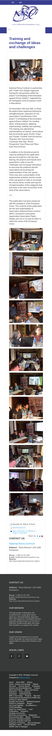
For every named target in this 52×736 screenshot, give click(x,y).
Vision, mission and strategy (19, 684)
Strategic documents (17, 713)
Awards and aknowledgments (20, 688)
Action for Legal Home (17, 709)
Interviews (13, 694)
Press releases (24, 692)
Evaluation (36, 686)
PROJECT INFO (15, 725)
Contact (37, 688)
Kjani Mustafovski (19, 528)
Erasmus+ (36, 717)
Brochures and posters (17, 715)
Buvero (29, 703)
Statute (35, 684)
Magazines (33, 715)
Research (24, 711)
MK (20, 2)
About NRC (20, 682)
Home (11, 682)
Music (28, 717)
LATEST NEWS (30, 725)
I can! (31, 709)
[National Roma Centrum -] (26, 26)
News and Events (19, 531)
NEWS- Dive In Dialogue (18, 727)
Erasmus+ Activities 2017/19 (20, 721)
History (29, 682)
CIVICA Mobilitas (15, 707)
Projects (28, 696)
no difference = (31, 531)
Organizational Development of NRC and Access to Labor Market (24, 699)
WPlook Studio (24, 677)
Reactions (13, 692)
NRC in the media (16, 696)
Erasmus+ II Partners (17, 723)
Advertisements (25, 694)
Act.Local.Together (16, 705)
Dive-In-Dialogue (34, 723)
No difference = (31, 705)
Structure (12, 686)
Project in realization (20, 533)
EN (13, 2)
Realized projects (33, 701)
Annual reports (24, 686)
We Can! (37, 696)
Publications (13, 711)
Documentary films (16, 717)
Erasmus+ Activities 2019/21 (20, 719)
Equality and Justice (16, 701)
